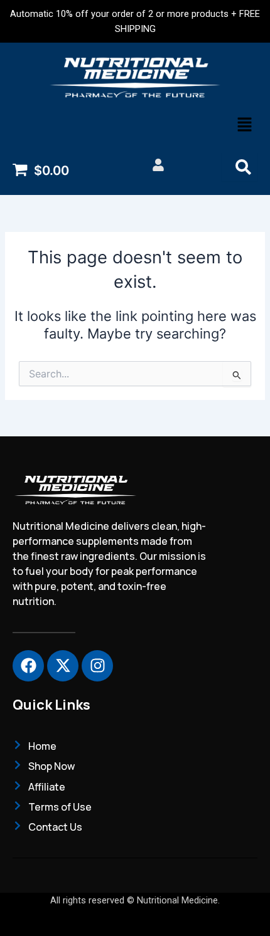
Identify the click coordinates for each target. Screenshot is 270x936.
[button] (244, 125)
